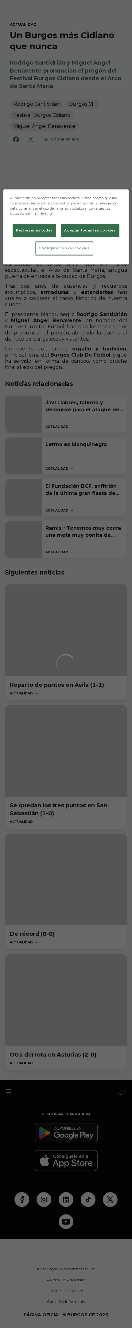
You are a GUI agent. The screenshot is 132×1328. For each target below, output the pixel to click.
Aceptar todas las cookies (90, 230)
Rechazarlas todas (34, 230)
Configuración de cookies (64, 248)
